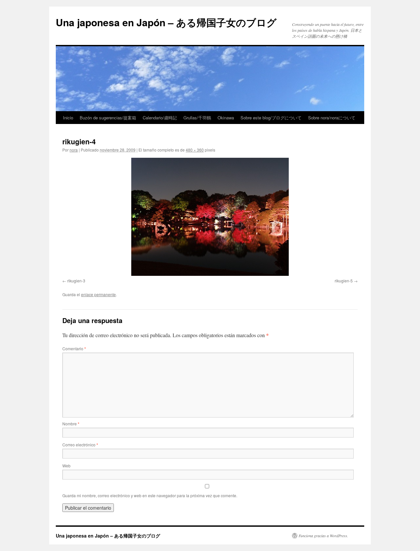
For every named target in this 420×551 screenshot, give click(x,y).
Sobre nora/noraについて (331, 117)
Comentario (74, 348)
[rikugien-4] (210, 217)
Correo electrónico (80, 444)
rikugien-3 (76, 280)
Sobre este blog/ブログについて (271, 117)
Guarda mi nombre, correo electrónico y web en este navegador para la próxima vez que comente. (149, 495)
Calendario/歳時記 (160, 117)
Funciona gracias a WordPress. (323, 535)
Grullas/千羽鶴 (197, 117)
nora (74, 150)
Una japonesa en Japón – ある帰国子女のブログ (166, 22)
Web (66, 465)
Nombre (70, 423)
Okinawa (226, 117)
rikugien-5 (344, 280)
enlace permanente (98, 294)
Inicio (68, 117)
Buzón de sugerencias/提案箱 (108, 117)
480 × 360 (195, 150)
